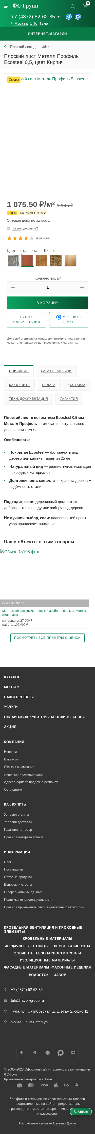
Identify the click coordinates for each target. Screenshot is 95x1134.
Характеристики (56, 371)
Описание (18, 371)
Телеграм (34, 1052)
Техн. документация (28, 399)
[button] (13, 287)
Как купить (19, 385)
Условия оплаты (16, 814)
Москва (21, 23)
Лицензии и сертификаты (23, 774)
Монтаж (12, 687)
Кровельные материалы (47, 939)
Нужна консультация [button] (26, 319)
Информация (17, 852)
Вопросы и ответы (18, 884)
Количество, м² (47, 278)
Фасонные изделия (71, 967)
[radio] (13, 260)
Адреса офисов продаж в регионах (31, 782)
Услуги (11, 707)
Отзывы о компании (19, 767)
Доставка (76, 385)
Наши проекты (19, 697)
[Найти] (73, 6)
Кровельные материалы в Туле (28, 1079)
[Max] (78, 17)
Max (60, 1052)
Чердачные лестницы (27, 946)
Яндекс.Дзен (73, 1052)
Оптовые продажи (18, 877)
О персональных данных (23, 892)
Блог (7, 862)
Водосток (39, 975)
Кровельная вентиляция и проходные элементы (43, 929)
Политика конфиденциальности (28, 900)
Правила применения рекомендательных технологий (44, 907)
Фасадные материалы (26, 967)
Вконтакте (21, 1052)
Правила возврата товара (23, 837)
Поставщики (13, 869)
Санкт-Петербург (36, 1022)
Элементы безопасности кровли (47, 953)
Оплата (48, 385)
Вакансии (11, 759)
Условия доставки (18, 822)
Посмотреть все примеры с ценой (47, 637)
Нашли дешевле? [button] (25, 228)
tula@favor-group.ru (27, 1000)
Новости (10, 752)
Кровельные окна (72, 946)
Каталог (12, 677)
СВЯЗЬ (83, 1111)
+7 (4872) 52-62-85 (33, 16)
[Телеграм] (69, 17)
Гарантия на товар (18, 829)
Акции (10, 727)
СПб (33, 23)
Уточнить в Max (72, 319)
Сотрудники (13, 789)
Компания (14, 742)
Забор (60, 975)
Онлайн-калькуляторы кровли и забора (44, 717)
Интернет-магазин (47, 34)
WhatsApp (47, 1052)
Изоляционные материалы (47, 960)
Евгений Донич (64, 1123)
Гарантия (69, 399)
